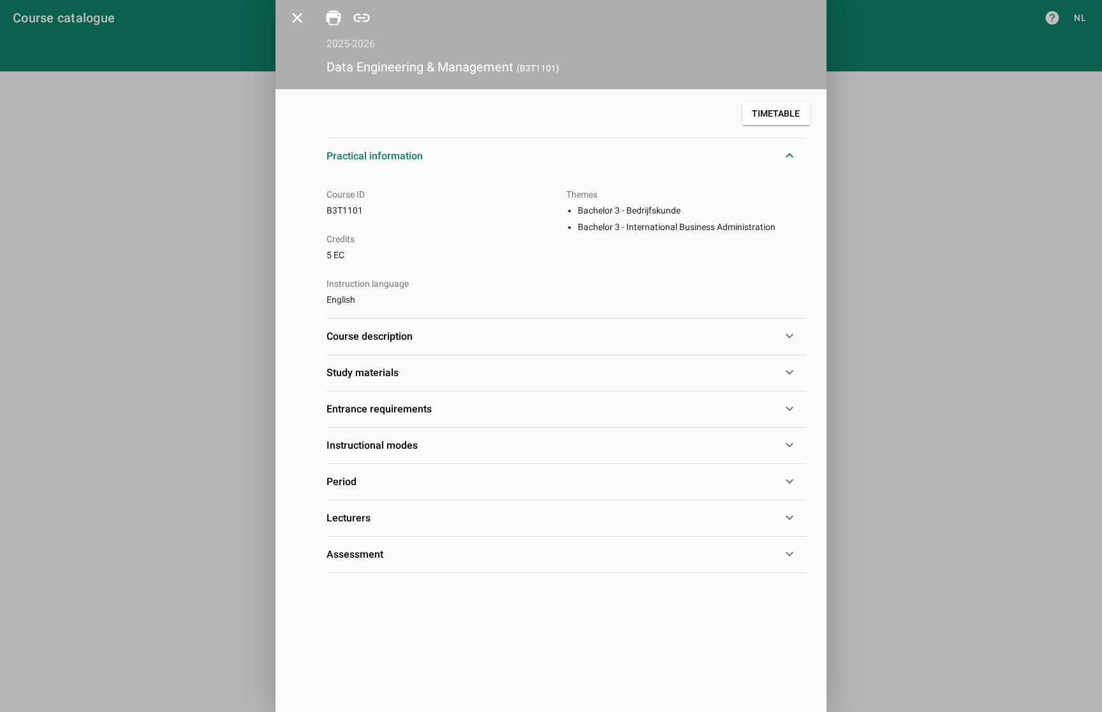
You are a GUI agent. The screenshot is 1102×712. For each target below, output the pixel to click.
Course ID (346, 194)
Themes (582, 194)
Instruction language (368, 284)
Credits (341, 239)
